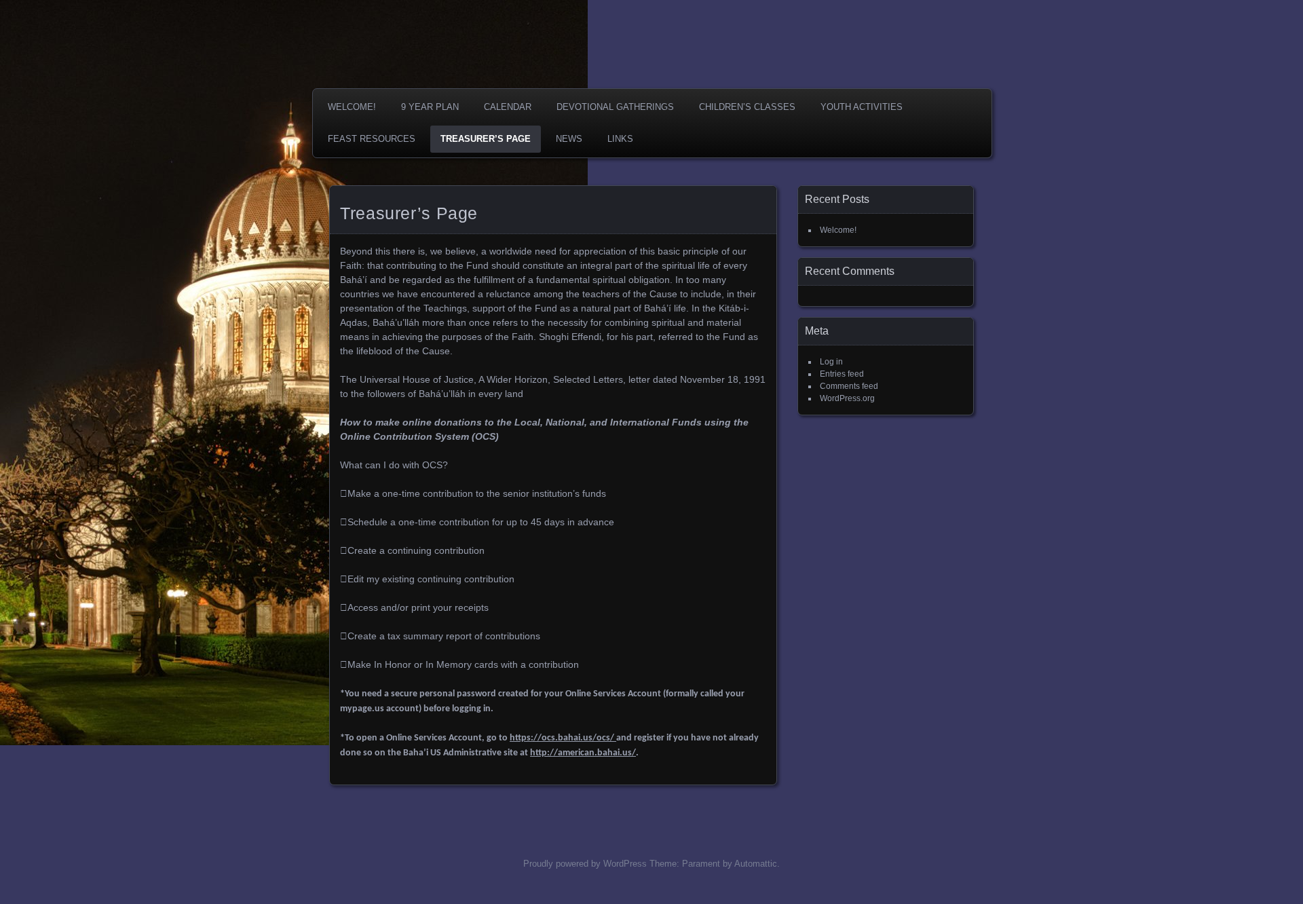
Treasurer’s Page (485, 139)
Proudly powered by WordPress (585, 864)
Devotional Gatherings (615, 107)
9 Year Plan (430, 107)
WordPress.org (847, 398)
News (569, 139)
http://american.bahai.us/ (583, 753)
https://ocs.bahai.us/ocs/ (563, 738)
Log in (831, 361)
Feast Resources (371, 139)
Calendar (507, 107)
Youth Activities (861, 107)
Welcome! (352, 107)
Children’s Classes (747, 107)
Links (620, 139)
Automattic (755, 864)
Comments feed (849, 386)
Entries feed (842, 374)
